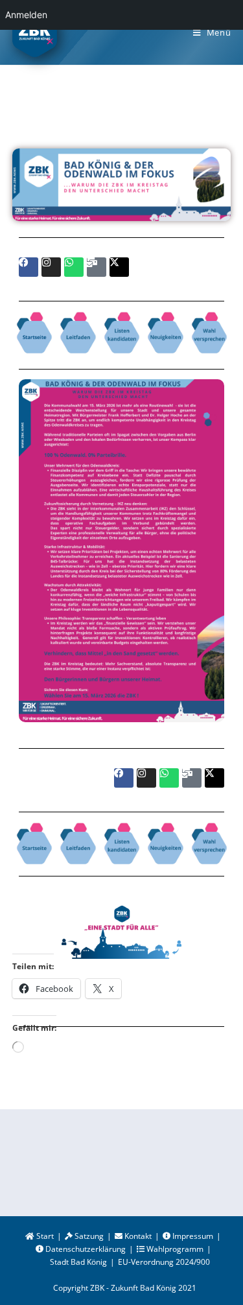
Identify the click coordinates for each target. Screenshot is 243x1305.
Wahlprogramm (174, 1248)
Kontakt (137, 1235)
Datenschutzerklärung (84, 1248)
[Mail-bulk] (96, 267)
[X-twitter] (119, 267)
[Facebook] (28, 267)
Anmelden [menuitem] (26, 14)
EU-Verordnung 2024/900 (164, 1261)
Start (44, 1235)
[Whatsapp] (74, 267)
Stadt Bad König (78, 1261)
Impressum (191, 1235)
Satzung (88, 1235)
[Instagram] (51, 267)
